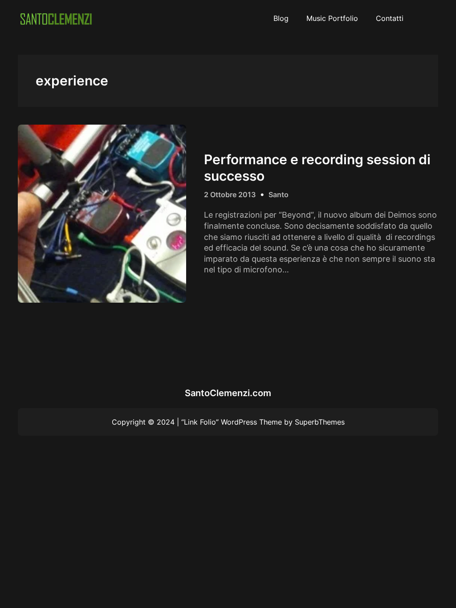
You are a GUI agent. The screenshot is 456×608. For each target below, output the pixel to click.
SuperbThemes (320, 421)
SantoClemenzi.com (228, 393)
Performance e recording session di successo (317, 167)
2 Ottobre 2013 (230, 194)
